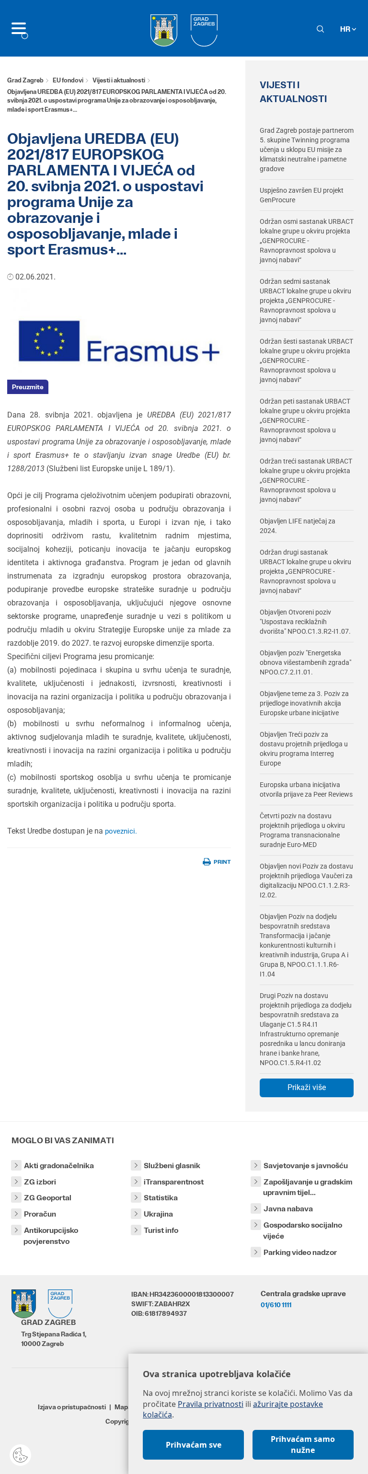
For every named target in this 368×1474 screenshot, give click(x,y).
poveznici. (121, 831)
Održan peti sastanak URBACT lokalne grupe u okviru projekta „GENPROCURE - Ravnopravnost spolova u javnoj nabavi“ (305, 420)
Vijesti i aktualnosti (118, 80)
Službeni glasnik (172, 1165)
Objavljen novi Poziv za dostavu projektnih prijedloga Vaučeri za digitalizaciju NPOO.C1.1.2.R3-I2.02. (306, 880)
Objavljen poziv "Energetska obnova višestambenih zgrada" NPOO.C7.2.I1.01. (305, 662)
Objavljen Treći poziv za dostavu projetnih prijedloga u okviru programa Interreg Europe (304, 749)
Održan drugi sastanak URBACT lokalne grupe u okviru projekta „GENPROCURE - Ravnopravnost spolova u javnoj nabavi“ (305, 571)
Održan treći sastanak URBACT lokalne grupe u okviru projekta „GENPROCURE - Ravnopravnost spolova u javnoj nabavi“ (306, 480)
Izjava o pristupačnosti (72, 1407)
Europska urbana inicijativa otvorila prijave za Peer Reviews (306, 789)
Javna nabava (288, 1209)
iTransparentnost (174, 1182)
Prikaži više (307, 1087)
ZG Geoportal (47, 1198)
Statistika (161, 1198)
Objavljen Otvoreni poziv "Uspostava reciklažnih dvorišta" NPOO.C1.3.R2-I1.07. (305, 621)
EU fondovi (68, 80)
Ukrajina (158, 1214)
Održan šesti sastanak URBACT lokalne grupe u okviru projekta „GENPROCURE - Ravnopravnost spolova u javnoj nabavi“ (306, 360)
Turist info (161, 1230)
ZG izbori (40, 1182)
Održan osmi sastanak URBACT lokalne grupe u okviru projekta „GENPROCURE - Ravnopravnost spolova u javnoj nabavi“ (307, 241)
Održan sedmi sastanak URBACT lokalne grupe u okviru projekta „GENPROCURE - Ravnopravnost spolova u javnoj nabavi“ (305, 301)
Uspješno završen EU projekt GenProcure (302, 195)
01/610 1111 (276, 1305)
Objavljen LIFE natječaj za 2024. (297, 525)
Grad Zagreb (25, 80)
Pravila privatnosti (210, 1404)
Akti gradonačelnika (59, 1165)
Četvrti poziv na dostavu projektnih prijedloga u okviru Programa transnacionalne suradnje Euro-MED (302, 830)
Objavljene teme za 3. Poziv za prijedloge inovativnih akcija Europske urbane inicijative (304, 703)
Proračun (40, 1214)
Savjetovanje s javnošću (306, 1165)
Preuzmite (28, 387)
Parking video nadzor (300, 1252)
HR (346, 29)
